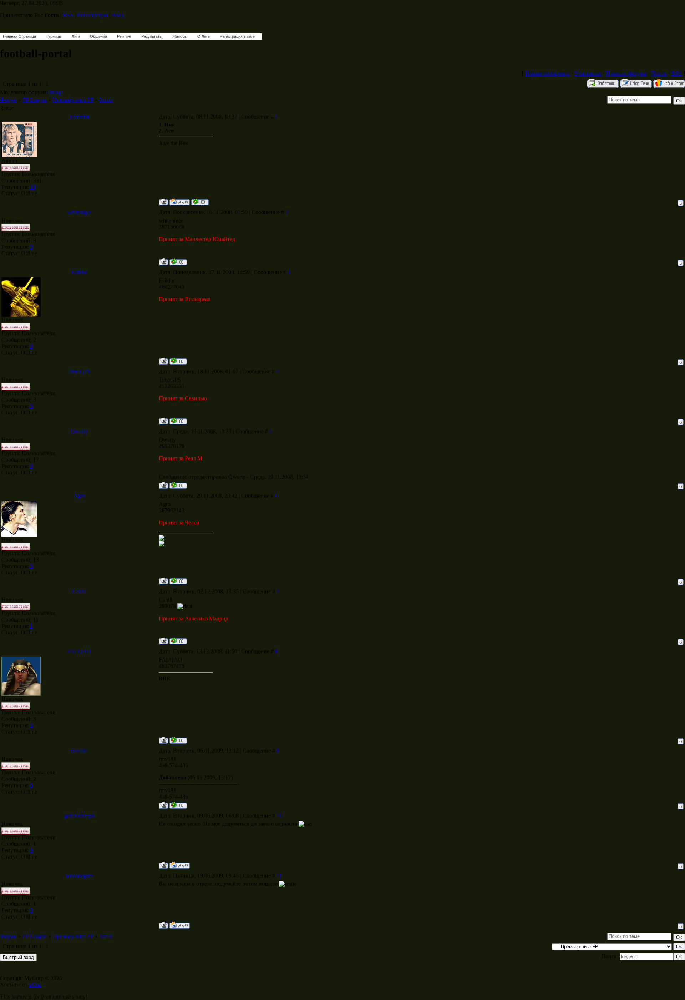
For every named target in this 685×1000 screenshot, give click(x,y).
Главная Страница (19, 36)
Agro (79, 496)
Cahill (79, 591)
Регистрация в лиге (237, 36)
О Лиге (203, 36)
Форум (8, 100)
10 (279, 816)
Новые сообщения (547, 73)
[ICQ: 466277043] (178, 361)
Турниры (54, 36)
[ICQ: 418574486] (178, 805)
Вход (118, 15)
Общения (98, 36)
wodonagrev (79, 876)
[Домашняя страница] (179, 202)
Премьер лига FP (72, 100)
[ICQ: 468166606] (200, 202)
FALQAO (79, 651)
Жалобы (179, 36)
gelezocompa (79, 816)
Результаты (151, 36)
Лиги (76, 36)
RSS (68, 15)
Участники (587, 73)
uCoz (35, 984)
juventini (79, 117)
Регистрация (92, 15)
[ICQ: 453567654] (178, 740)
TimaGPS (79, 371)
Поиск (659, 73)
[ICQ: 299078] (178, 641)
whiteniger (79, 212)
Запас (106, 100)
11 (279, 876)
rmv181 (79, 751)
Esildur (79, 272)
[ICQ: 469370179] (178, 485)
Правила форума (626, 73)
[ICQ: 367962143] (178, 581)
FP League (34, 100)
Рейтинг (124, 36)
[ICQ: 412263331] (178, 421)
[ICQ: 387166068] (178, 261)
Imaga (56, 92)
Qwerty (79, 431)
